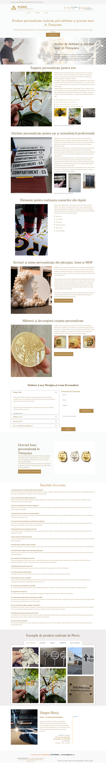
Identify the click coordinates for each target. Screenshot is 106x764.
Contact (46, 13)
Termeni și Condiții (62, 760)
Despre (20, 13)
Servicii (29, 13)
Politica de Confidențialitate (75, 760)
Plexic (12, 13)
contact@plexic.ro (67, 755)
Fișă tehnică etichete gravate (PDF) (63, 193)
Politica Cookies (88, 760)
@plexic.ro (75, 716)
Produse (37, 13)
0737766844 (74, 7)
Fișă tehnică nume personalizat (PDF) (64, 125)
